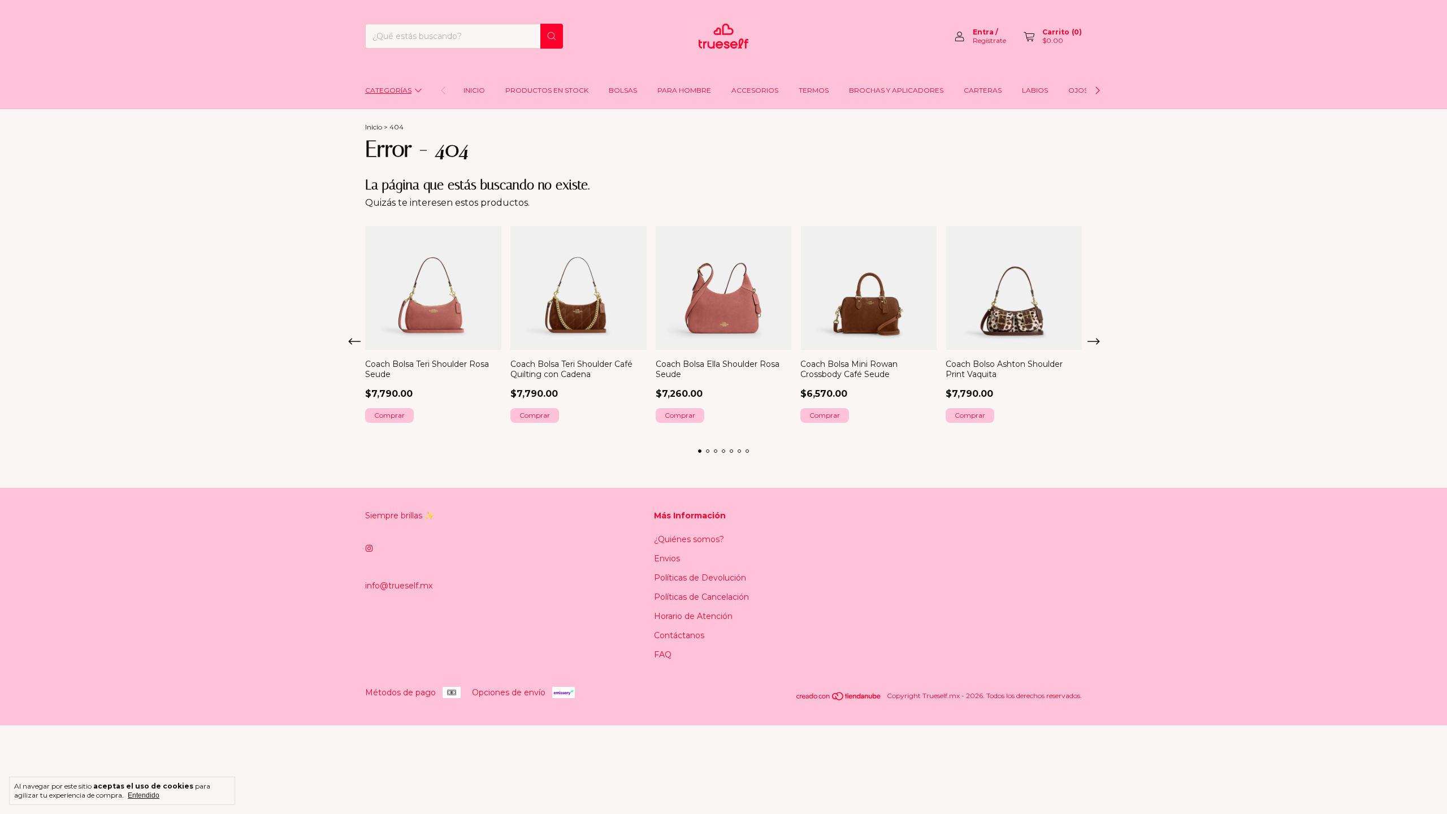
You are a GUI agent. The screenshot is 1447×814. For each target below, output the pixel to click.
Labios (1035, 90)
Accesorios (754, 90)
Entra (983, 32)
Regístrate (989, 40)
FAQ (662, 655)
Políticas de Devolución (700, 578)
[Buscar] (551, 36)
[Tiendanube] (839, 698)
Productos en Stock (546, 90)
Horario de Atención (693, 616)
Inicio (474, 90)
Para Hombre (684, 90)
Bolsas (623, 90)
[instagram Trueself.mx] (369, 548)
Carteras (983, 90)
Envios (667, 558)
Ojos (1078, 90)
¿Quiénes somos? (689, 539)
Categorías (388, 90)
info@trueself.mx (398, 586)
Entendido (143, 795)
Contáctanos (679, 635)
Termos (814, 90)
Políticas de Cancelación (701, 597)
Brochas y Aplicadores (896, 90)
